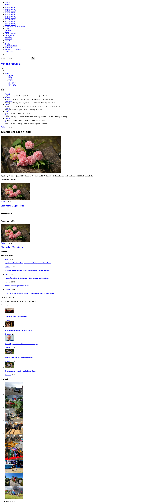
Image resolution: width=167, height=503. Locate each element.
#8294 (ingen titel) (10, 9)
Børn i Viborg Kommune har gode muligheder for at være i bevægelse (27, 270)
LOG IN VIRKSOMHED (13, 49)
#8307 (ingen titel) (10, 18)
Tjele (6, 115)
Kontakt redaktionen (11, 46)
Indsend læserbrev (10, 33)
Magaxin (7, 282)
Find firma (8, 30)
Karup (7, 122)
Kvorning (8, 320)
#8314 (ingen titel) (10, 21)
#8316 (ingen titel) (10, 23)
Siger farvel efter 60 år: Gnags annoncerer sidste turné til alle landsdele (28, 263)
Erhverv (11, 80)
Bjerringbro (8, 101)
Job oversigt (8, 39)
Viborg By (8, 94)
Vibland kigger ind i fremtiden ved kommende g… (21, 344)
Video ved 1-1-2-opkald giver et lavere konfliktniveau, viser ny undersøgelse (29, 293)
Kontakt (7, 4)
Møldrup (7, 108)
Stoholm (7, 104)
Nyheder (7, 73)
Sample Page (9, 51)
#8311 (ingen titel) (10, 19)
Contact (7, 28)
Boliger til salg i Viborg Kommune (15, 26)
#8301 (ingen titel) (10, 14)
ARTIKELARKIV (6, 59)
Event (6, 274)
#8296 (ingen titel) (10, 11)
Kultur (10, 77)
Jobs (6, 42)
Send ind (7, 2)
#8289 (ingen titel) (10, 7)
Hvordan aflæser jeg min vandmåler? (17, 286)
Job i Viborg (8, 37)
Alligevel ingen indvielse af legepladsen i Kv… (19, 357)
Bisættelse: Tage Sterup (12, 205)
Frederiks (3, 127)
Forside (7, 32)
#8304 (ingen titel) (10, 16)
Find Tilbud (12, 86)
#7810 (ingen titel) (10, 25)
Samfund (7, 267)
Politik (10, 79)
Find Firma (12, 84)
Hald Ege (7, 97)
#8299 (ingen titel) (10, 12)
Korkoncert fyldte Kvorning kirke (16, 316)
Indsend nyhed (9, 35)
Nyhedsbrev (8, 47)
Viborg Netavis (10, 63)
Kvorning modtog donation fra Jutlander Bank (20, 371)
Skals (6, 111)
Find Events (12, 82)
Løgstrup (7, 118)
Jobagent (7, 40)
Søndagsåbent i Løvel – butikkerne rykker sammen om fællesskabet (27, 278)
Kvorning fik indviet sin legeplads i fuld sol (18, 330)
